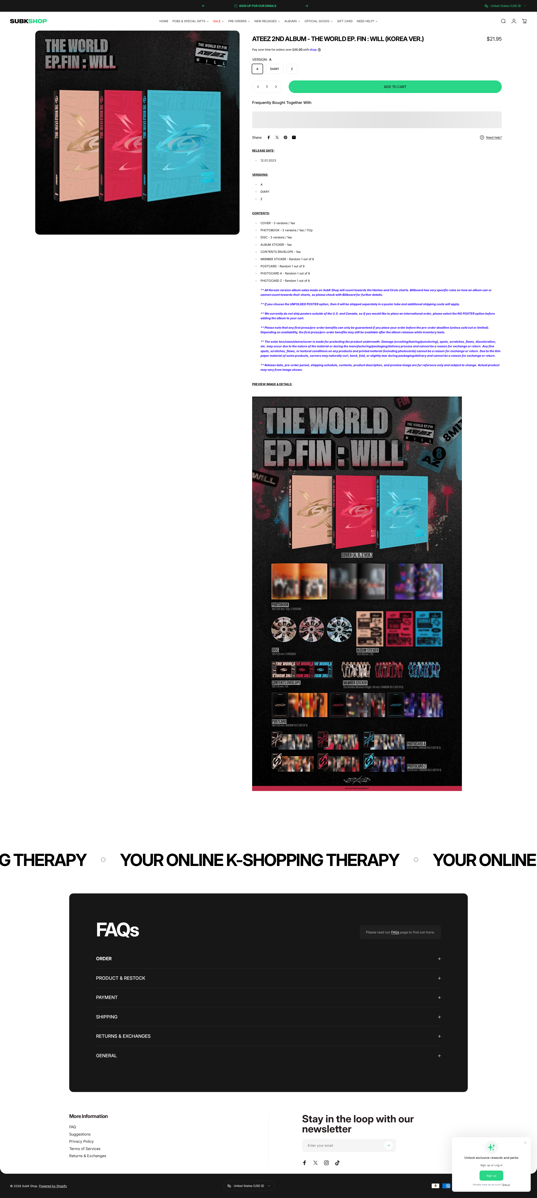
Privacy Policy (81, 1141)
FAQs (395, 932)
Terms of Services (84, 1148)
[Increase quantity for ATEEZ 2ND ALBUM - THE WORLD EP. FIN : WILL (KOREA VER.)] (277, 87)
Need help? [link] (494, 137)
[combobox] (506, 6)
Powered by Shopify (53, 1186)
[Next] (306, 6)
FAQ (72, 1127)
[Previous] (203, 6)
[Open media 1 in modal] (137, 133)
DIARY (274, 69)
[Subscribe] (388, 1145)
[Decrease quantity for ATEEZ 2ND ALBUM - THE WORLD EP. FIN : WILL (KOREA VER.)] (257, 87)
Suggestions (80, 1134)
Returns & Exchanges (87, 1156)
